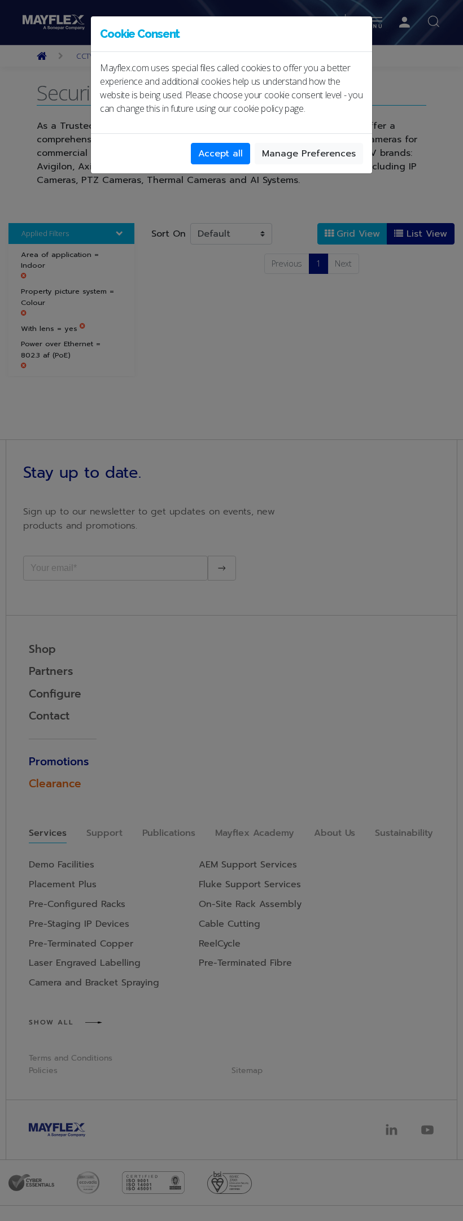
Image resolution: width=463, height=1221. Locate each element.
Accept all (220, 153)
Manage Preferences (309, 153)
